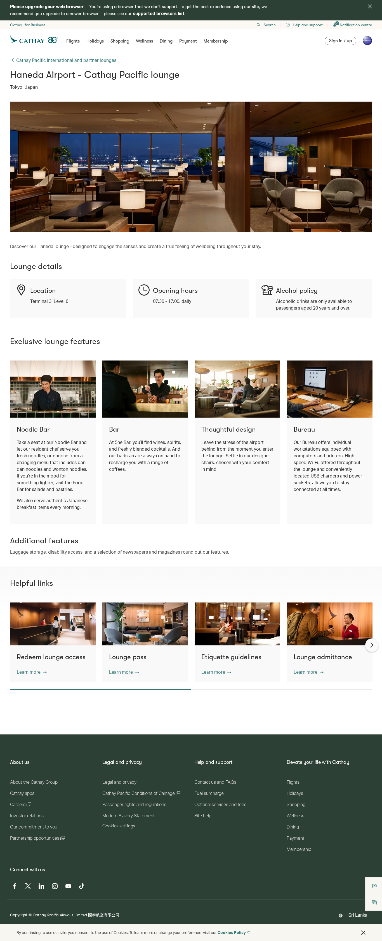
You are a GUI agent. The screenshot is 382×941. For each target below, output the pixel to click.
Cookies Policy (232, 932)
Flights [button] (73, 41)
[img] (370, 6)
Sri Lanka (357, 915)
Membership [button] (216, 41)
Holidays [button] (95, 41)
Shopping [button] (119, 41)
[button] (32, 672)
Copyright (18, 914)
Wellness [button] (144, 41)
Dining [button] (166, 41)
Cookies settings (118, 825)
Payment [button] (188, 41)
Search (270, 25)
